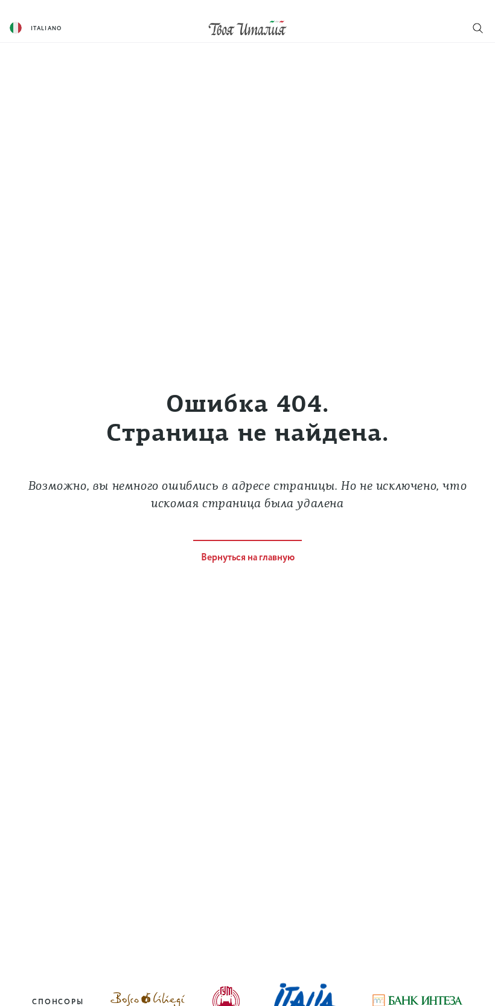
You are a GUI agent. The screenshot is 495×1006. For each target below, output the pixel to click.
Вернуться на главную (248, 558)
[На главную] (247, 27)
